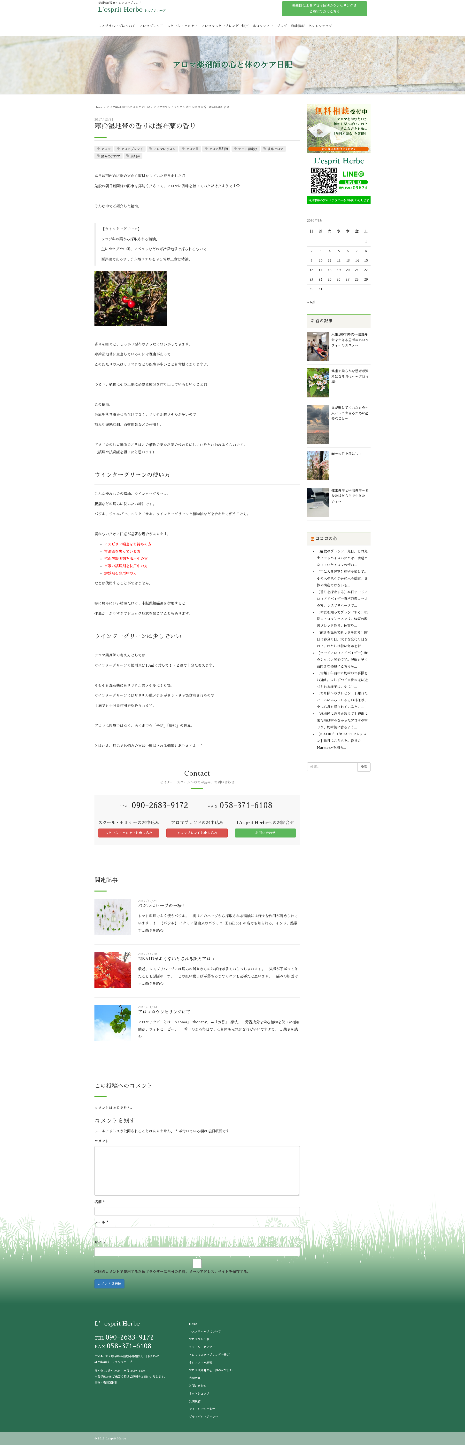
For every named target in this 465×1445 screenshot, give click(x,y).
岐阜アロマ (275, 149)
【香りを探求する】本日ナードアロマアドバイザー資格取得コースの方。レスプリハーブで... (342, 598)
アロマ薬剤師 (218, 149)
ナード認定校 (247, 149)
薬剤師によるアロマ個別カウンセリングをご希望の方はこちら (324, 8)
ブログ (282, 26)
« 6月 (311, 302)
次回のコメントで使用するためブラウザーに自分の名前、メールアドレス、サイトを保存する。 (172, 1271)
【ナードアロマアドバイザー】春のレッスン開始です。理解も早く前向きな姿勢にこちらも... (342, 659)
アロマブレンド (151, 26)
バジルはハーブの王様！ (162, 906)
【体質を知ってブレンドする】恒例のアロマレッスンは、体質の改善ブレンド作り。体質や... (342, 619)
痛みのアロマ (110, 156)
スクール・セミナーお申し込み (128, 833)
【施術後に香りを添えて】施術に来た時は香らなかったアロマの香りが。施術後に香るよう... (342, 720)
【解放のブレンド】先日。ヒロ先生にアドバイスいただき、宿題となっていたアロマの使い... (342, 558)
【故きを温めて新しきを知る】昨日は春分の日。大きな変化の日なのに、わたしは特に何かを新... (342, 639)
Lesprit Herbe (116, 1438)
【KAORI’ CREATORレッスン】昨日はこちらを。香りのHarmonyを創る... (341, 740)
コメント (101, 1141)
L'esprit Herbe (120, 9)
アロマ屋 (192, 149)
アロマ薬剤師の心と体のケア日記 (128, 107)
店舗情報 (297, 26)
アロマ (106, 149)
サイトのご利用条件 (202, 1409)
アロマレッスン (165, 149)
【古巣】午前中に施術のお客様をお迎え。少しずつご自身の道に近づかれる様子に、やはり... (342, 679)
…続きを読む (152, 930)
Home (98, 107)
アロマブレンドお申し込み (197, 833)
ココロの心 (326, 539)
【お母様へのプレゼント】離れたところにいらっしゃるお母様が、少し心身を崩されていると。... (342, 700)
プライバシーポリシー (203, 1416)
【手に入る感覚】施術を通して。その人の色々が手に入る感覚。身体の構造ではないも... (342, 578)
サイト (99, 1242)
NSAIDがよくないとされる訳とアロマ (176, 959)
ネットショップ (320, 26)
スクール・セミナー (182, 26)
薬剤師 (135, 156)
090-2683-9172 (160, 805)
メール (101, 1222)
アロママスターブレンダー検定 (225, 26)
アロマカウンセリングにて (164, 1012)
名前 (99, 1202)
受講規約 (195, 1401)
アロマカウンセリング (167, 107)
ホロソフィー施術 (200, 1362)
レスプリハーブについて (116, 26)
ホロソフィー (263, 26)
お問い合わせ (265, 833)
